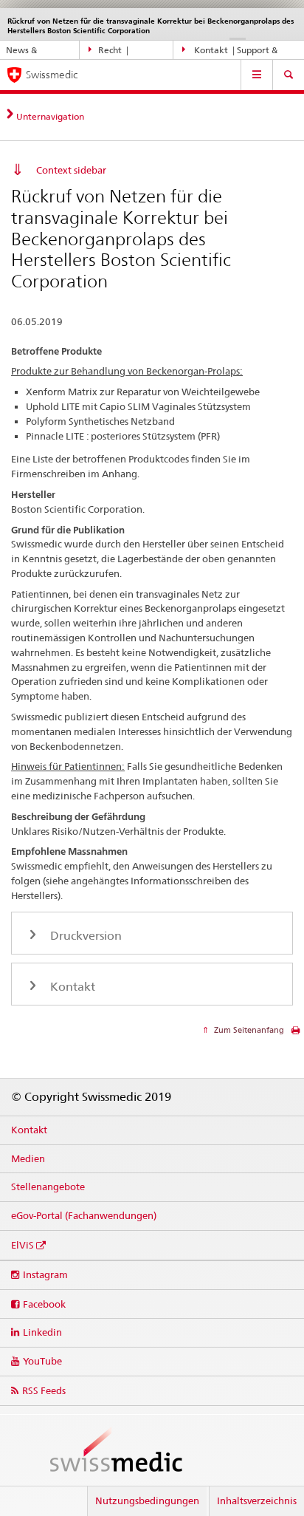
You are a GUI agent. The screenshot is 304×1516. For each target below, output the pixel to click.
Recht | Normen (108, 52)
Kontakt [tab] (71, 987)
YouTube (42, 1361)
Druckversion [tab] (84, 936)
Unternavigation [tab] (50, 116)
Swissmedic (51, 74)
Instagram (45, 1274)
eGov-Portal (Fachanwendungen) (83, 1215)
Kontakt (29, 1130)
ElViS (22, 1245)
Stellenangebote (48, 1186)
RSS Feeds (44, 1390)
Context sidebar (71, 170)
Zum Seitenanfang (248, 1030)
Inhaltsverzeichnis (257, 1500)
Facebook (44, 1304)
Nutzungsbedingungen (147, 1500)
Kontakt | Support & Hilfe (229, 52)
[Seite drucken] (295, 1034)
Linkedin (42, 1332)
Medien (28, 1158)
